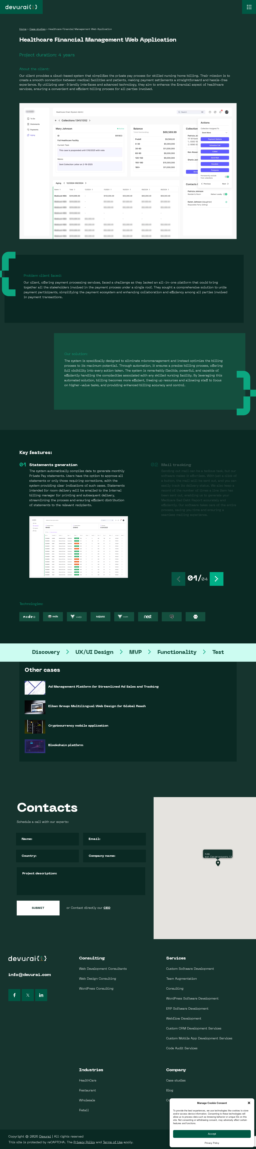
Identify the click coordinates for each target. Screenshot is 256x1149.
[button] (216, 579)
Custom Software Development (190, 968)
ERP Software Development (187, 1008)
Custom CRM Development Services (193, 1028)
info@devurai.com (29, 975)
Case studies (176, 1080)
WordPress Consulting (96, 988)
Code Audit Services (181, 1048)
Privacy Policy (84, 1142)
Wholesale (87, 1100)
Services (176, 958)
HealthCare (87, 1080)
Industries (91, 1070)
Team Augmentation (181, 978)
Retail (84, 1110)
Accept (212, 1133)
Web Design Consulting (97, 978)
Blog (169, 1090)
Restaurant (87, 1090)
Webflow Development (183, 1018)
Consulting (92, 958)
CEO (106, 908)
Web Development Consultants (103, 968)
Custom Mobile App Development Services (199, 1038)
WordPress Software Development (192, 998)
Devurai (45, 1136)
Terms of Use (113, 1142)
